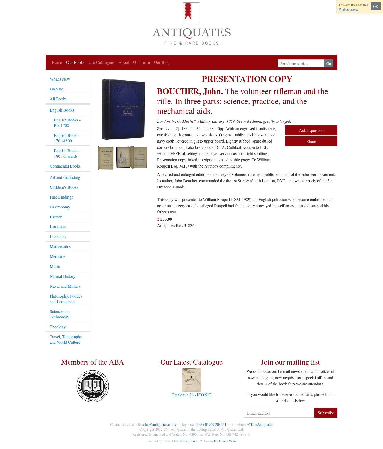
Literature (58, 236)
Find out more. (348, 9)
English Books (62, 110)
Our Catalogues (101, 62)
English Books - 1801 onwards (67, 153)
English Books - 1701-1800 (67, 137)
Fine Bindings (61, 197)
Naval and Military (65, 286)
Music (55, 266)
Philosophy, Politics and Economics (66, 298)
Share (311, 141)
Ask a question (311, 130)
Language (58, 226)
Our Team (141, 62)
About (124, 62)
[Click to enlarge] (123, 123)
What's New (60, 79)
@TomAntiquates (260, 424)
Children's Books (64, 187)
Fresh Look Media (225, 441)
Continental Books (65, 166)
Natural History (62, 276)
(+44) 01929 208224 (211, 424)
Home (57, 62)
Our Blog (162, 62)
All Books (58, 98)
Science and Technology (60, 314)
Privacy (184, 441)
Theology (58, 326)
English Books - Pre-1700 (67, 122)
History (56, 216)
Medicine (57, 256)
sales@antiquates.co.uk (159, 424)
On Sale (56, 88)
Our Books (75, 62)
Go (328, 63)
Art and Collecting (65, 177)
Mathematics (60, 246)
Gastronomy (60, 207)
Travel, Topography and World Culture (66, 339)
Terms (193, 441)
